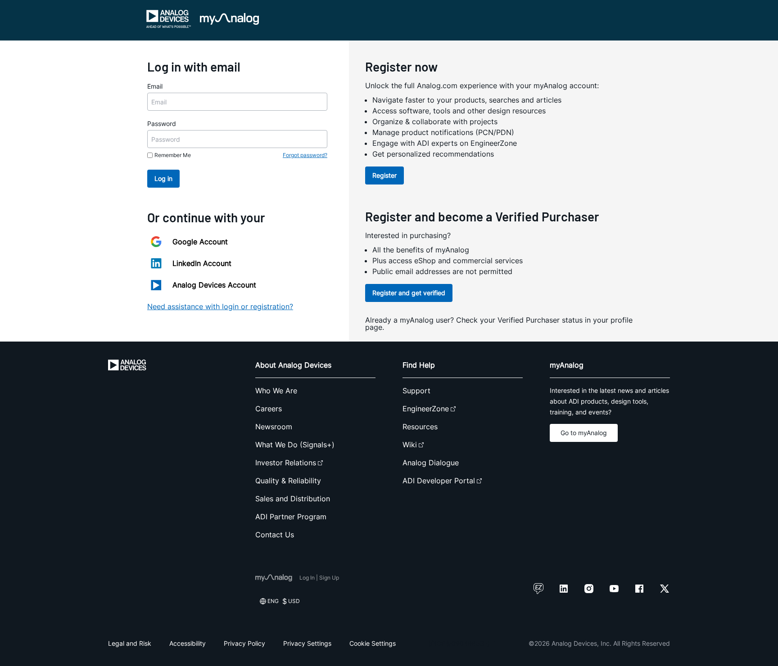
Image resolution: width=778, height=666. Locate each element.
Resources (420, 426)
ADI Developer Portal (439, 480)
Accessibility (187, 643)
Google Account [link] (200, 241)
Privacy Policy (244, 643)
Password (161, 123)
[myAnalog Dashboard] (229, 19)
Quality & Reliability (288, 480)
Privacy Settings (307, 643)
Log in (163, 178)
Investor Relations (285, 462)
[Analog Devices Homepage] (169, 19)
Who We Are (276, 390)
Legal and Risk (129, 643)
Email (155, 86)
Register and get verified (408, 293)
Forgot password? (305, 155)
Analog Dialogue (431, 462)
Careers (268, 408)
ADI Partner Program (290, 516)
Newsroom (273, 426)
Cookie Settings (372, 643)
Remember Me (172, 155)
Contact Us (274, 534)
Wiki (410, 444)
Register (384, 175)
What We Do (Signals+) (295, 444)
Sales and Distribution (292, 498)
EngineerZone (426, 408)
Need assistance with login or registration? (220, 306)
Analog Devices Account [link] (214, 284)
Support (416, 390)
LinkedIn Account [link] (201, 263)
